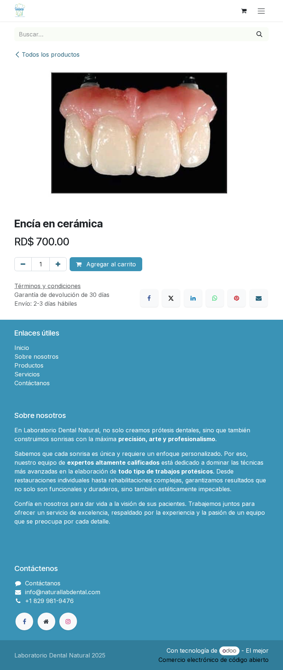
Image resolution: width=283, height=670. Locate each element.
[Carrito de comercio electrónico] (243, 10)
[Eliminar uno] (23, 264)
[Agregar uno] (58, 264)
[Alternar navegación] (261, 10)
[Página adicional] (46, 621)
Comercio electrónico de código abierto (213, 659)
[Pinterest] (236, 298)
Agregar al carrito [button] (110, 264)
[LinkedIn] (193, 298)
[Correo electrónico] (259, 298)
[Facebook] (149, 298)
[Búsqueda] (259, 34)
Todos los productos (51, 54)
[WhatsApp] (215, 298)
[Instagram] (68, 621)
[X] (171, 298)
